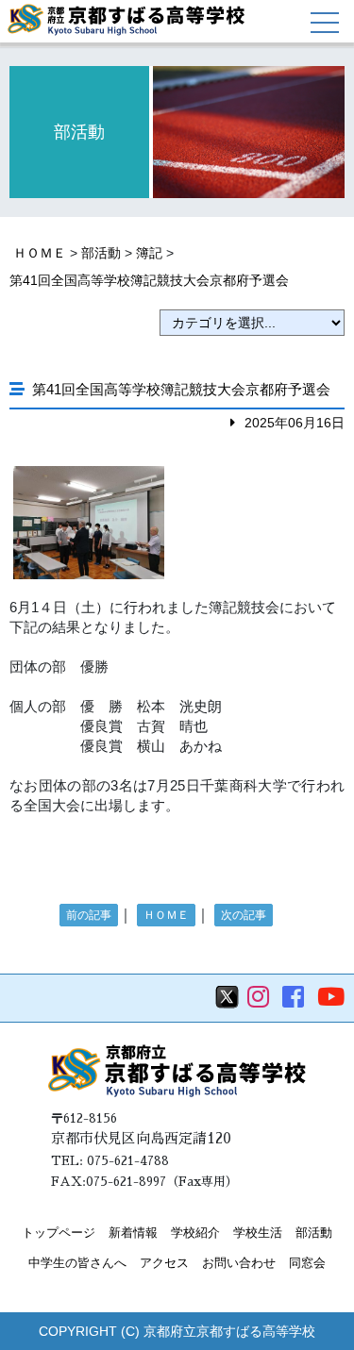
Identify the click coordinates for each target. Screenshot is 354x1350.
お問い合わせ (239, 1263)
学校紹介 (195, 1232)
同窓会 (307, 1263)
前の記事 (88, 915)
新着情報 (133, 1232)
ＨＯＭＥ (39, 252)
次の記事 (243, 915)
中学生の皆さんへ (77, 1263)
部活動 (101, 252)
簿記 (149, 252)
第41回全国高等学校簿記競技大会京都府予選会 (149, 280)
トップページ (58, 1232)
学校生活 (257, 1232)
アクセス (164, 1263)
